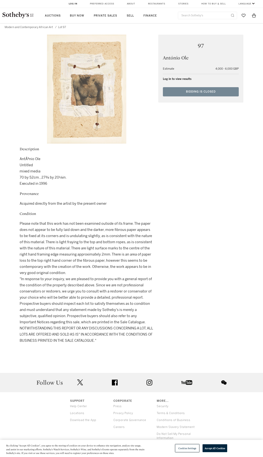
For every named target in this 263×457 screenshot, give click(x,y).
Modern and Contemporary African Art (29, 27)
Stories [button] (183, 4)
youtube (186, 382)
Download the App (83, 420)
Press (117, 406)
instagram (149, 382)
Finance (150, 15)
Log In (73, 4)
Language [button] (245, 4)
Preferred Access (102, 4)
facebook (115, 382)
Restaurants (156, 4)
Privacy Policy (123, 413)
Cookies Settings (187, 448)
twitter (80, 382)
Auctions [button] (53, 15)
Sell (130, 15)
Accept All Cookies (215, 448)
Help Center (78, 406)
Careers (119, 427)
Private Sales (105, 15)
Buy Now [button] (77, 15)
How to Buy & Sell (213, 4)
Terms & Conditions (171, 413)
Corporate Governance (129, 420)
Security (162, 406)
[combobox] (207, 15)
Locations (77, 413)
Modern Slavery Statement (176, 427)
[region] (131, 448)
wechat (224, 382)
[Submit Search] (232, 15)
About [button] (131, 4)
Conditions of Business (173, 420)
